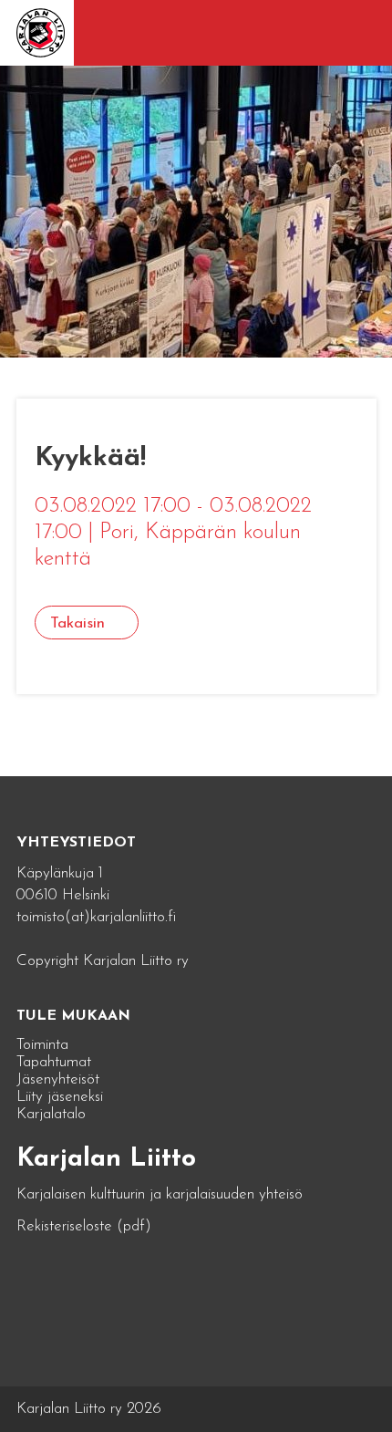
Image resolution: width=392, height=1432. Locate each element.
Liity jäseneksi (59, 1097)
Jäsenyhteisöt (57, 1079)
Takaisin (77, 623)
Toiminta (42, 1045)
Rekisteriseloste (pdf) (83, 1226)
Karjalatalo (51, 1114)
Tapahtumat (53, 1062)
